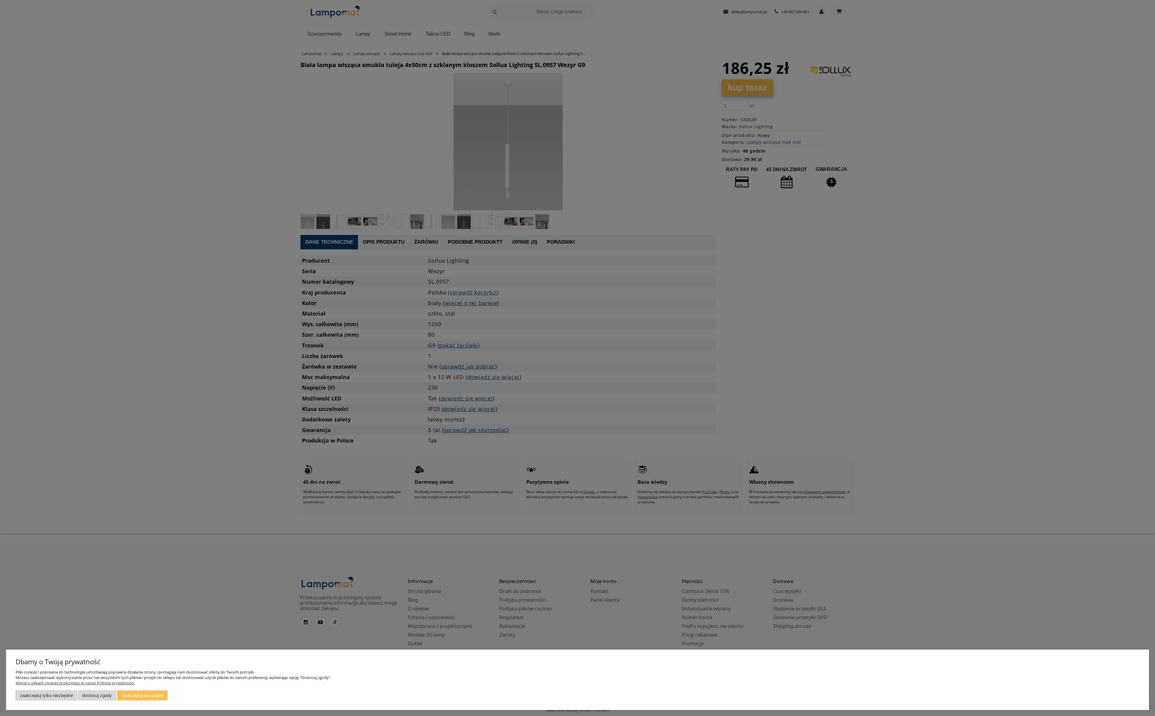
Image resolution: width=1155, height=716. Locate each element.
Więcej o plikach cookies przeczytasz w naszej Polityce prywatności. (75, 683)
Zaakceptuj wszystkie (142, 695)
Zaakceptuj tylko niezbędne (46, 695)
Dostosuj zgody (97, 695)
